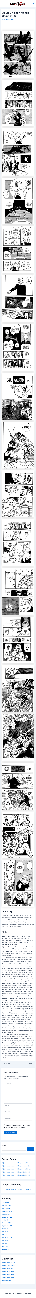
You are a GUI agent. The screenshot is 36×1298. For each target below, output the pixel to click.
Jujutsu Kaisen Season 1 (9, 1271)
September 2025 (7, 1217)
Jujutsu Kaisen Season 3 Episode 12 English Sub (16, 1163)
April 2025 (5, 1220)
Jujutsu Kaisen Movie (8, 1268)
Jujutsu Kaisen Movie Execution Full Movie (18, 1189)
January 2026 (6, 1208)
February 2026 (6, 1205)
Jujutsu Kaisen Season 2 (9, 1274)
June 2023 (5, 1243)
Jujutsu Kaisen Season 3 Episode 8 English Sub (16, 1175)
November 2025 (7, 1211)
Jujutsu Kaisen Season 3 (9, 1277)
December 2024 (6, 1223)
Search (4, 1145)
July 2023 (5, 1240)
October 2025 (6, 1214)
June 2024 (5, 1234)
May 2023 (5, 1246)
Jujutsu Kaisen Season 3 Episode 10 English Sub (16, 1169)
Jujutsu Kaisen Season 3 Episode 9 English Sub (16, 1172)
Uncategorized (6, 1280)
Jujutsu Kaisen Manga (8, 1265)
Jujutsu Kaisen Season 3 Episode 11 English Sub (16, 1166)
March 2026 (5, 1202)
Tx (2, 1189)
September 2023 (7, 1237)
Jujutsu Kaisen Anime (8, 1262)
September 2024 (7, 1226)
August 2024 (6, 1229)
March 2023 (5, 1249)
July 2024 (5, 1231)
